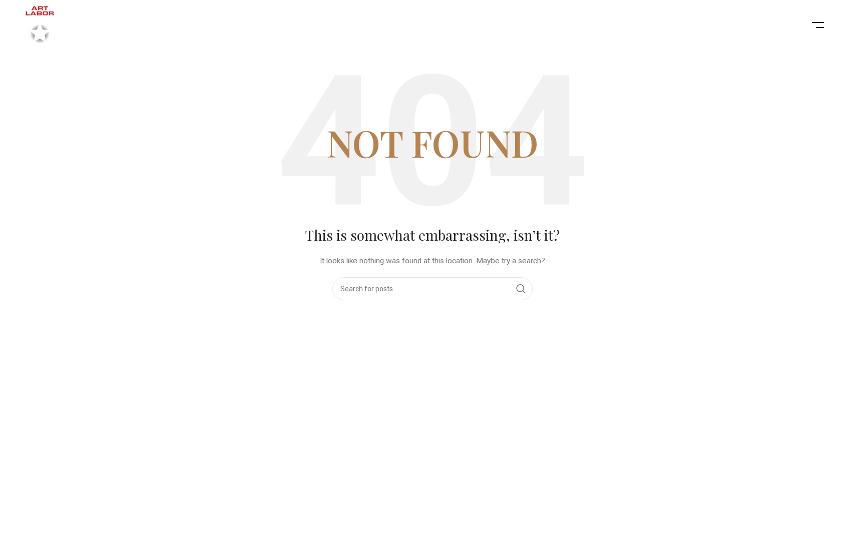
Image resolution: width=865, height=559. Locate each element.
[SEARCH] (521, 288)
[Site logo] (40, 25)
